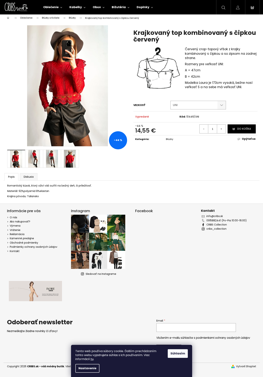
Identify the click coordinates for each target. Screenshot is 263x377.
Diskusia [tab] (29, 177)
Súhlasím (177, 353)
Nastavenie (87, 368)
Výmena (15, 226)
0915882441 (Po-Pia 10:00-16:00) (226, 220)
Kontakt (15, 251)
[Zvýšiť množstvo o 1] (221, 129)
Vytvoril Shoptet (246, 366)
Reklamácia (17, 234)
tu (92, 359)
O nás (13, 217)
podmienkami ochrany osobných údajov (223, 338)
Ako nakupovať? (20, 221)
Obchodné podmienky (24, 242)
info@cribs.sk (214, 216)
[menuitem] (53, 7)
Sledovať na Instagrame (101, 274)
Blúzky (169, 139)
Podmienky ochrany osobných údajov (33, 247)
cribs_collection (216, 229)
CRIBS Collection (216, 224)
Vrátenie (15, 230)
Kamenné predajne (22, 238)
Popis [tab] (11, 177)
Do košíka (244, 129)
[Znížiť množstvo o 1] (204, 129)
